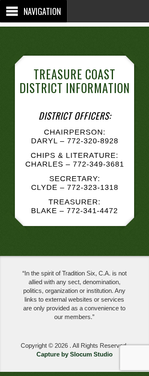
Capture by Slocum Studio (74, 354)
